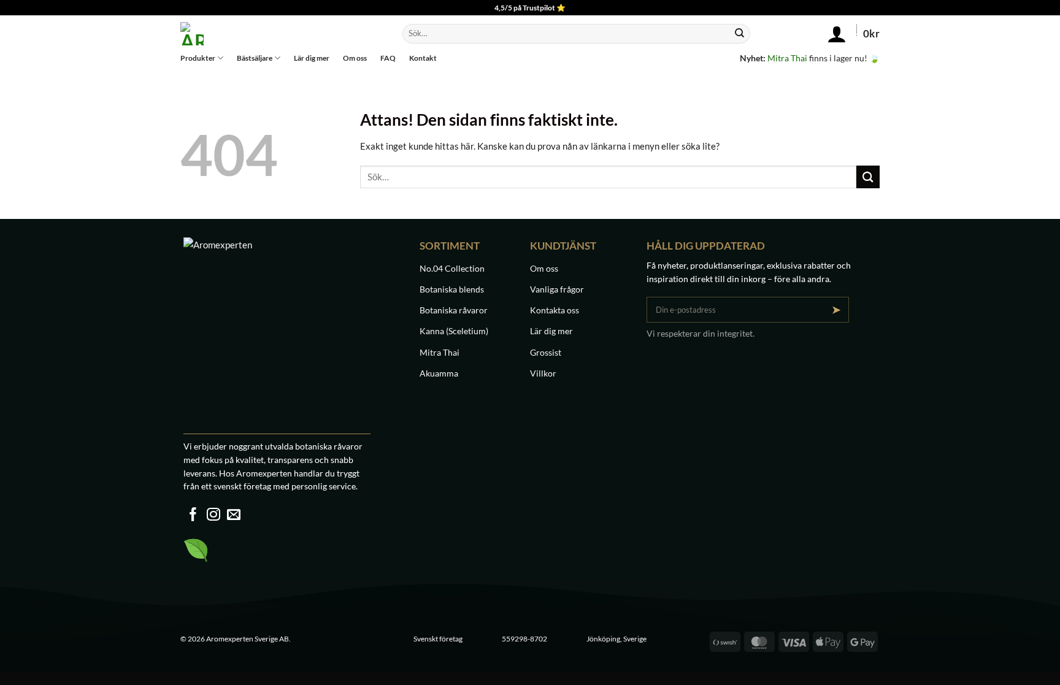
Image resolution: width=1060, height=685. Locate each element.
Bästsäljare (254, 58)
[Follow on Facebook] (193, 515)
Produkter (197, 58)
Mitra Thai (787, 58)
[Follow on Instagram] (213, 515)
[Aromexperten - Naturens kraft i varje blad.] (272, 33)
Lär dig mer (311, 58)
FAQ (388, 58)
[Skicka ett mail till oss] (233, 515)
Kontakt (423, 58)
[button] (824, 34)
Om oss (355, 58)
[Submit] (739, 34)
